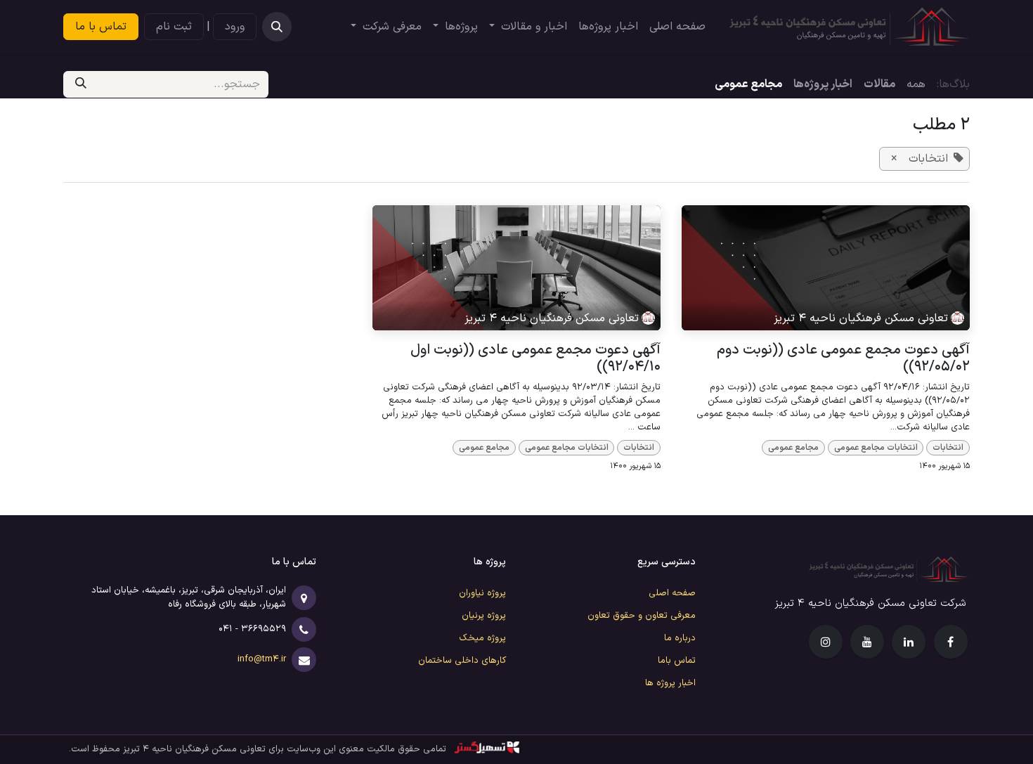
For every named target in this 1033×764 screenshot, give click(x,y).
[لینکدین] (908, 642)
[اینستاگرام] (826, 642)
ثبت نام (174, 26)
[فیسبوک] (951, 642)
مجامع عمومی (793, 447)
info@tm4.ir (260, 659)
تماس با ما (100, 26)
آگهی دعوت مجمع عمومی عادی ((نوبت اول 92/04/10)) (535, 358)
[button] (277, 26)
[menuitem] (677, 27)
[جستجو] (80, 84)
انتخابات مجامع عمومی (876, 447)
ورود (235, 26)
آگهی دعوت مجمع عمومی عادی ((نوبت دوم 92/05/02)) (843, 358)
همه (916, 84)
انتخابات (948, 447)
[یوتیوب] (867, 642)
